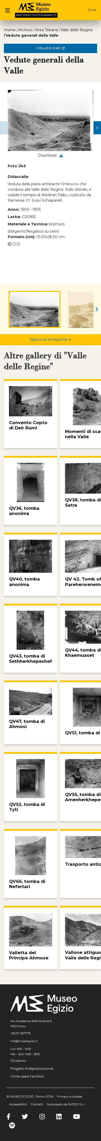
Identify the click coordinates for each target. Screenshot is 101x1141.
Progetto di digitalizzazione (31, 1068)
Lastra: (14, 216)
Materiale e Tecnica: (28, 224)
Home (10, 30)
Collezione (49, 48)
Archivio (25, 30)
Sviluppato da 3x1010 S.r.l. (66, 1104)
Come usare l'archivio (27, 1076)
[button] (4, 127)
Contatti (37, 1104)
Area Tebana (46, 30)
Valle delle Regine (77, 30)
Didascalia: (18, 176)
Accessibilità (18, 1104)
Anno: (13, 209)
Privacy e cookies (69, 1096)
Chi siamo (18, 1061)
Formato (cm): (21, 236)
